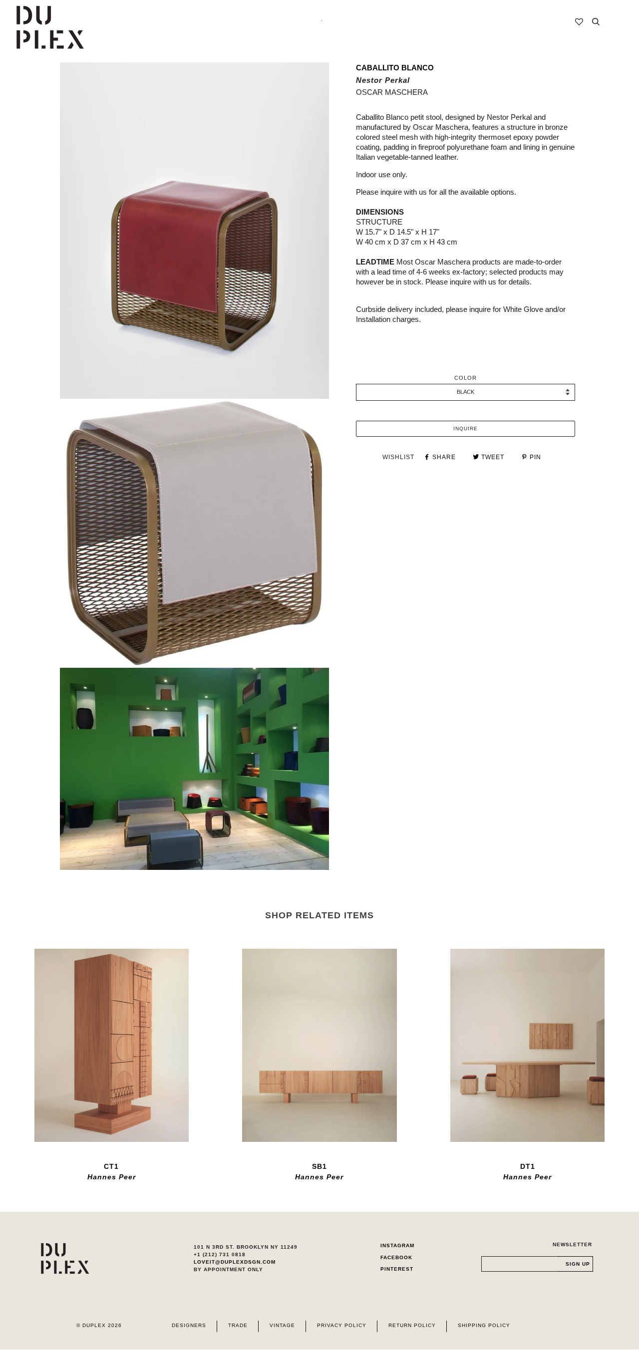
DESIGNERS (189, 1325)
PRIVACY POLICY (341, 1325)
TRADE (238, 1325)
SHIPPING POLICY (484, 1325)
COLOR (465, 378)
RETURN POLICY (412, 1325)
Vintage (282, 1325)
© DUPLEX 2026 (99, 1325)
